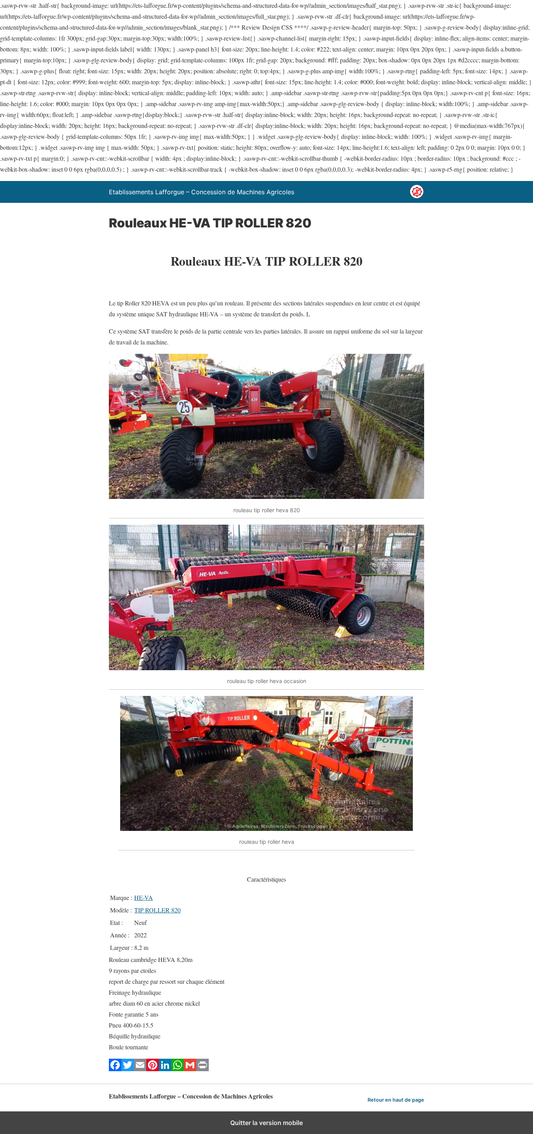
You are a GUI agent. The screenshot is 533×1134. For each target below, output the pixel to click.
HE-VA (143, 897)
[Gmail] (190, 1069)
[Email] (140, 1069)
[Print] (202, 1069)
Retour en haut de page (396, 1100)
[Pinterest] (152, 1069)
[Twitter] (127, 1069)
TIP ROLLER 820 (157, 910)
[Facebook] (115, 1069)
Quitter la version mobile (266, 1123)
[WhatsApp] (177, 1069)
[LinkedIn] (165, 1069)
